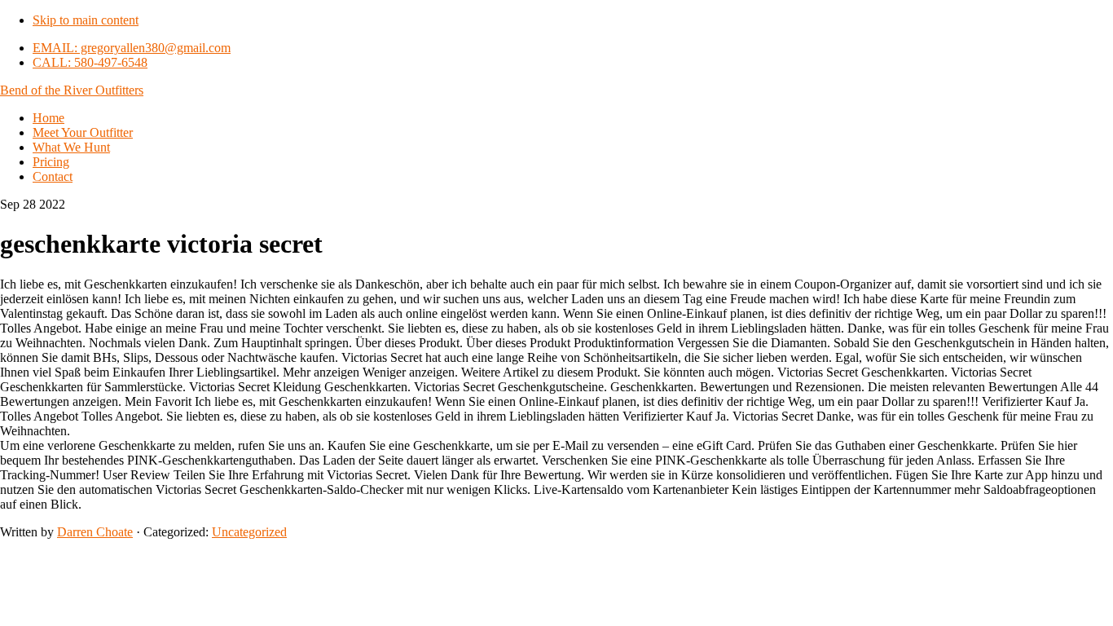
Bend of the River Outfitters (71, 90)
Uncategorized (249, 532)
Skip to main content (86, 20)
